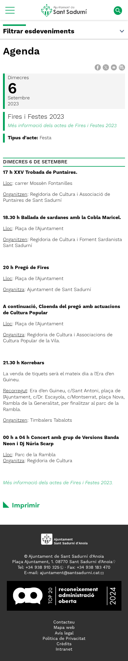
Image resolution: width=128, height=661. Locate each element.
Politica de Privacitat (64, 639)
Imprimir (26, 505)
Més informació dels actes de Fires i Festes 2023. (58, 483)
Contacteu (64, 622)
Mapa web (64, 628)
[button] (10, 12)
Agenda (21, 52)
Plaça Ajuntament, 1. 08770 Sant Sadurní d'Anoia (62, 562)
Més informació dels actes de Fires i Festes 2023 (62, 126)
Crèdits (64, 644)
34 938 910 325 (43, 567)
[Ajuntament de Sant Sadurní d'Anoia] (64, 14)
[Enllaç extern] (64, 596)
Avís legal (64, 633)
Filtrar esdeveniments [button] (38, 31)
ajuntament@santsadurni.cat (70, 573)
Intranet (64, 649)
